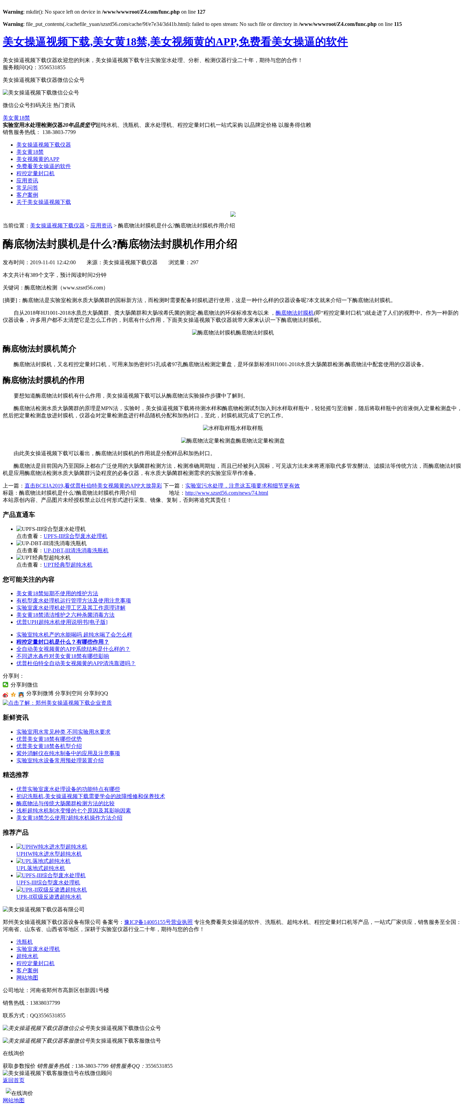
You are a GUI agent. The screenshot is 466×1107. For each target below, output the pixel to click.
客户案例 (27, 195)
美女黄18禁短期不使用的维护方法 (57, 593)
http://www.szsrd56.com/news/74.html (226, 493)
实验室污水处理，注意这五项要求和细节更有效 (242, 486)
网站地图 (27, 978)
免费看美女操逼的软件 (43, 166)
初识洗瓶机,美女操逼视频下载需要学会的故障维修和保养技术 (90, 796)
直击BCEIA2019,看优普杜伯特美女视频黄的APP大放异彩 (93, 486)
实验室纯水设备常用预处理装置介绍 (60, 760)
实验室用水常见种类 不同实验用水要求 (63, 732)
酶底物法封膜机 (295, 313)
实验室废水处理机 (38, 949)
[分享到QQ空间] (13, 695)
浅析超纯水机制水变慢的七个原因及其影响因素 (73, 810)
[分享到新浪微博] (6, 695)
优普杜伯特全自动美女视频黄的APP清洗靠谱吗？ (76, 663)
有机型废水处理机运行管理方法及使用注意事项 (73, 600)
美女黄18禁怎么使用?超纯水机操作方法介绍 (69, 818)
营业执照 (182, 922)
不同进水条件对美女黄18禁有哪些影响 (62, 656)
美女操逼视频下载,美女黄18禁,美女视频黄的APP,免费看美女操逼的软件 (175, 41)
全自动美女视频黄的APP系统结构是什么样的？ (73, 649)
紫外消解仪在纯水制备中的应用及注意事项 (68, 753)
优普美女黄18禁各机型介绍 (49, 746)
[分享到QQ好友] (21, 695)
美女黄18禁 (16, 118)
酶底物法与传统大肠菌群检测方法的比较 (65, 803)
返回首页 (14, 1080)
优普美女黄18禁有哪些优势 (49, 739)
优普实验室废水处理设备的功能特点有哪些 (68, 789)
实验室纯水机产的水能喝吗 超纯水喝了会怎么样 (74, 635)
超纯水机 (27, 956)
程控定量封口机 (35, 173)
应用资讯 (27, 180)
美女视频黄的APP (37, 159)
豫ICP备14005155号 (147, 922)
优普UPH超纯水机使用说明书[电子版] (61, 622)
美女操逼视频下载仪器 (43, 145)
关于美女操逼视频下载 (43, 202)
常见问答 (27, 188)
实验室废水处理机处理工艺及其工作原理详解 (71, 608)
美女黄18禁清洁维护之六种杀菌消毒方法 (65, 615)
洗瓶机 (24, 942)
